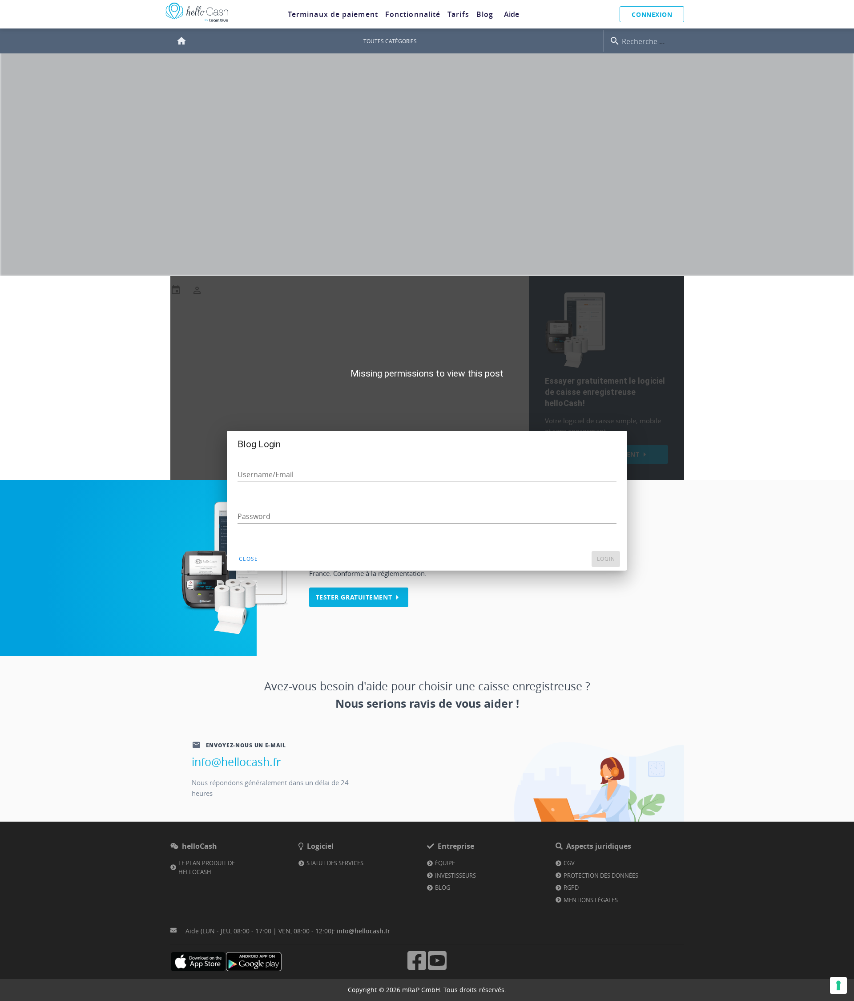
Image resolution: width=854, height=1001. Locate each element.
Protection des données (601, 875)
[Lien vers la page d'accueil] (197, 22)
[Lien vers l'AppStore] (198, 961)
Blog (484, 14)
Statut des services (334, 863)
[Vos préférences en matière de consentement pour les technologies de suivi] (838, 985)
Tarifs (458, 14)
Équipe (445, 863)
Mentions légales (591, 900)
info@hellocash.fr (236, 761)
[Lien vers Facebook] (416, 969)
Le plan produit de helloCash (206, 867)
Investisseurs (455, 875)
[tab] (333, 14)
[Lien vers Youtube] (437, 969)
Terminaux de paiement (333, 14)
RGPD (571, 887)
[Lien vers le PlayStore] (254, 961)
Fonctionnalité (412, 14)
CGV (569, 863)
